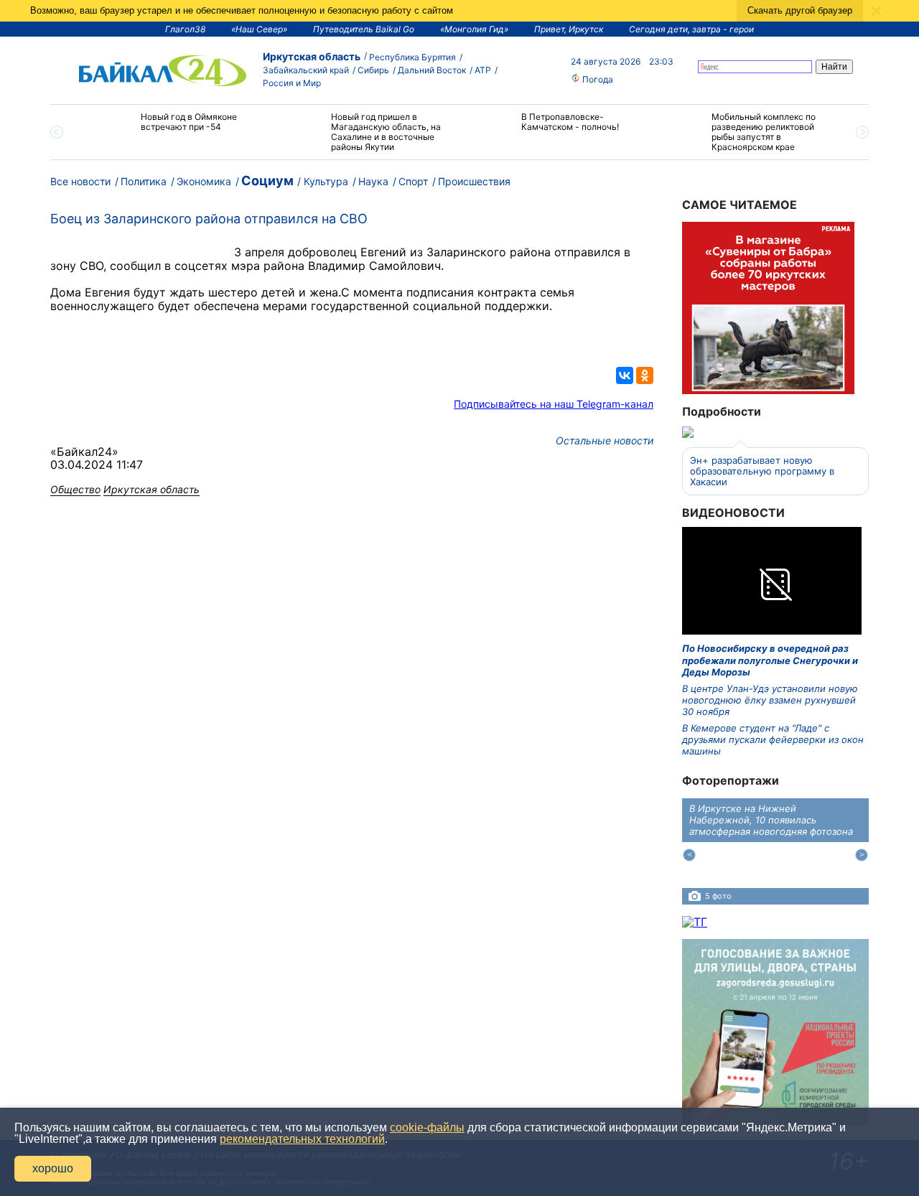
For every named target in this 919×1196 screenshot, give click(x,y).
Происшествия (474, 181)
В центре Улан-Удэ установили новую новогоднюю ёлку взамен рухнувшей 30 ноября (770, 700)
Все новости (80, 181)
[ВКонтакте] (624, 375)
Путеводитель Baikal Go (363, 29)
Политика (144, 181)
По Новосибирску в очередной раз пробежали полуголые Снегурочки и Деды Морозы (770, 660)
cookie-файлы (427, 1127)
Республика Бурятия (412, 57)
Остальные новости (604, 440)
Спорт (413, 181)
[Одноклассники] (644, 375)
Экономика (204, 181)
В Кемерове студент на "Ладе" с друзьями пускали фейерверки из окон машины (773, 739)
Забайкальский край (306, 70)
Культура (326, 181)
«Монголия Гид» (474, 29)
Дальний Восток (432, 70)
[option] (174, 128)
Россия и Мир (292, 83)
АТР (483, 70)
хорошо (52, 1168)
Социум (267, 180)
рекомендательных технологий (302, 1139)
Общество (75, 489)
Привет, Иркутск (568, 29)
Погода (596, 79)
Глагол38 (185, 29)
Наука (373, 181)
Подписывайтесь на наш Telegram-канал (553, 404)
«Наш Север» (259, 29)
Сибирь (373, 70)
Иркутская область (311, 56)
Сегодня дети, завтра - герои (691, 29)
